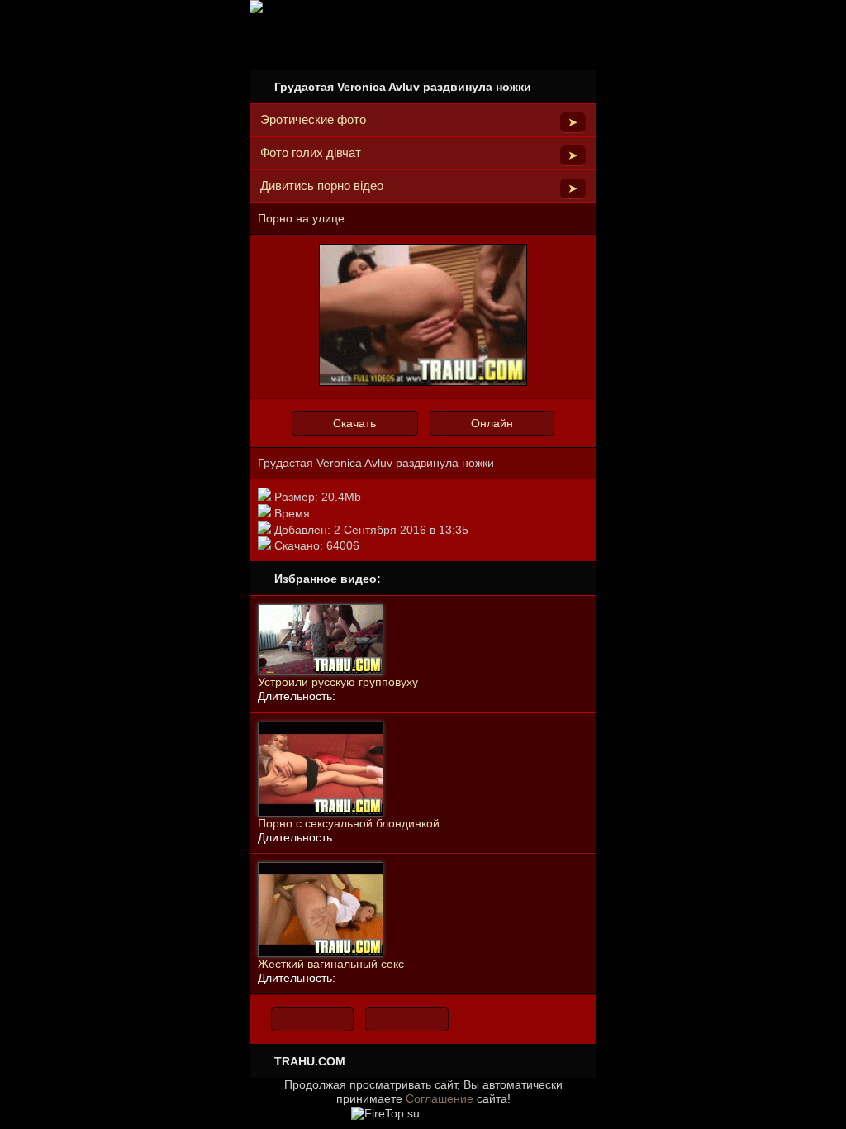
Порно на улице (301, 218)
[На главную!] (312, 1019)
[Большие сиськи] (406, 1019)
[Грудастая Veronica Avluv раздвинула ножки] (423, 382)
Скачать (354, 423)
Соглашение (439, 1098)
